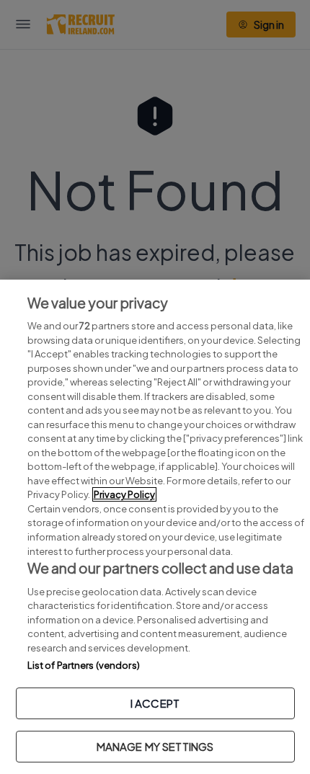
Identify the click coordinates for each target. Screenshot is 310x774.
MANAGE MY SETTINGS (155, 746)
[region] (155, 527)
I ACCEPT (155, 703)
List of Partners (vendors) (83, 665)
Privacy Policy (124, 494)
